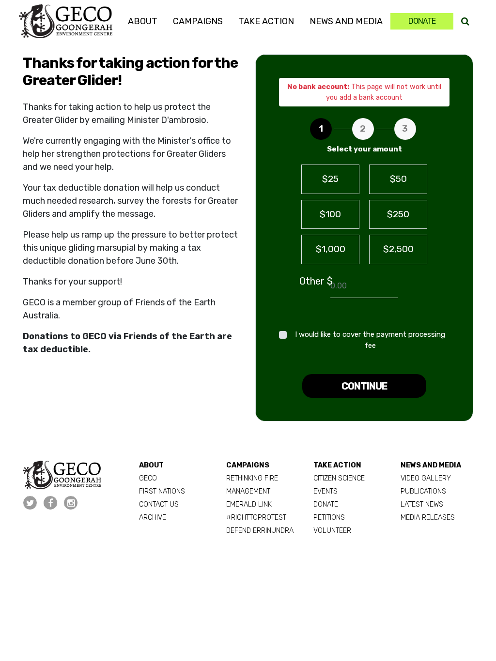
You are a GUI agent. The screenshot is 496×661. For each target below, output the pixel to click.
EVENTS (325, 491)
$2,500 (398, 249)
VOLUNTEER (332, 530)
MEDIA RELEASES (428, 517)
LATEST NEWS (422, 504)
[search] (465, 21)
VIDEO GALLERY (426, 478)
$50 (398, 178)
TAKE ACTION (337, 465)
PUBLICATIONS (423, 491)
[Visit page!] (31, 503)
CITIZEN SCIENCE (339, 478)
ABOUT (151, 465)
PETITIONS (329, 517)
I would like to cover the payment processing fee (370, 340)
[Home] (65, 21)
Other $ (316, 281)
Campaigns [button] (198, 21)
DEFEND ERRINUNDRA (260, 530)
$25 (330, 178)
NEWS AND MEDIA (431, 465)
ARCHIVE (152, 517)
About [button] (142, 21)
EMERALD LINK (249, 504)
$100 (330, 214)
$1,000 (330, 249)
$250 (398, 214)
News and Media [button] (346, 21)
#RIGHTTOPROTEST (256, 517)
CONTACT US (159, 504)
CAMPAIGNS (247, 465)
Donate (421, 21)
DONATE (325, 504)
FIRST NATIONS (162, 491)
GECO (148, 478)
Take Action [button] (266, 21)
